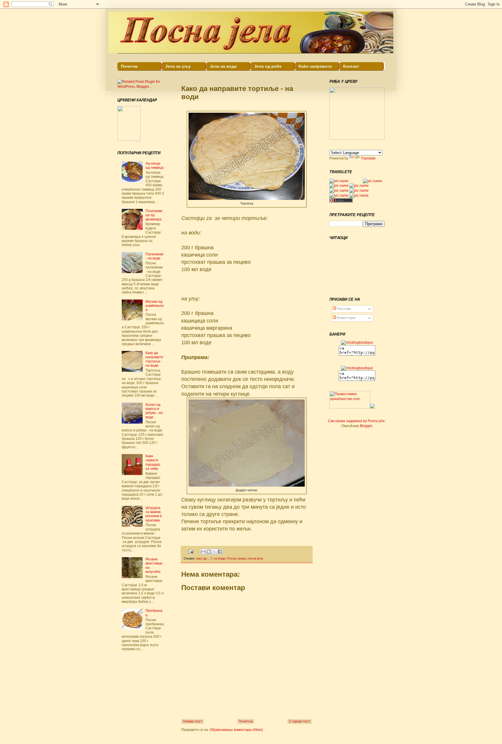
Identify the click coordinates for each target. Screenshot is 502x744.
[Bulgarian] (339, 186)
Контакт (351, 66)
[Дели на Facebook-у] (220, 552)
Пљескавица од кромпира (154, 215)
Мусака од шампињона (155, 306)
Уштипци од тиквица (155, 166)
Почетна (129, 66)
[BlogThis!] (209, 552)
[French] (372, 181)
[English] (339, 181)
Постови (343, 309)
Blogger (366, 426)
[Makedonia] (359, 191)
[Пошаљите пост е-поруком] (190, 551)
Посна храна (236, 558)
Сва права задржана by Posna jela (357, 421)
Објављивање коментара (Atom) (236, 730)
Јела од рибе (268, 66)
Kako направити (315, 66)
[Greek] (359, 181)
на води (219, 558)
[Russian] (352, 181)
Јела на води (223, 66)
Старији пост (300, 721)
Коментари (345, 318)
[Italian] (359, 195)
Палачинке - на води (155, 256)
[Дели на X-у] (214, 552)
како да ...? (204, 558)
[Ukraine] (359, 186)
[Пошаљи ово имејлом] (203, 552)
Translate (368, 158)
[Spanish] (339, 191)
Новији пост (192, 721)
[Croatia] (339, 195)
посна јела (255, 558)
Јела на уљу (178, 66)
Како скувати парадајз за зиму (153, 462)
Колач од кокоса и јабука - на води (154, 411)
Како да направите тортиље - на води (154, 359)
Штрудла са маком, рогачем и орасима (154, 514)
